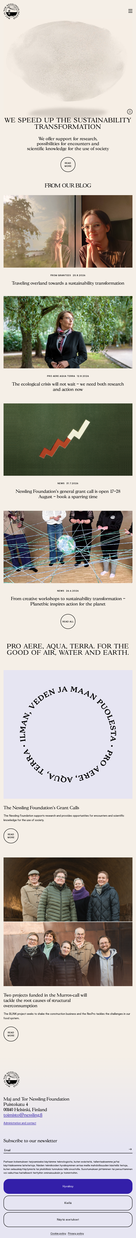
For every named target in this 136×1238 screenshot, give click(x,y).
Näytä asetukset (68, 1219)
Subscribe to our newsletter (30, 1140)
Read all (68, 621)
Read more (68, 164)
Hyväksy (68, 1186)
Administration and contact (20, 1123)
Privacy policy (76, 1233)
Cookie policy (58, 1233)
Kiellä (68, 1203)
